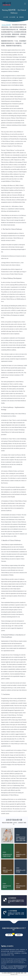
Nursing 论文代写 (6, 24)
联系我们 (19, 934)
